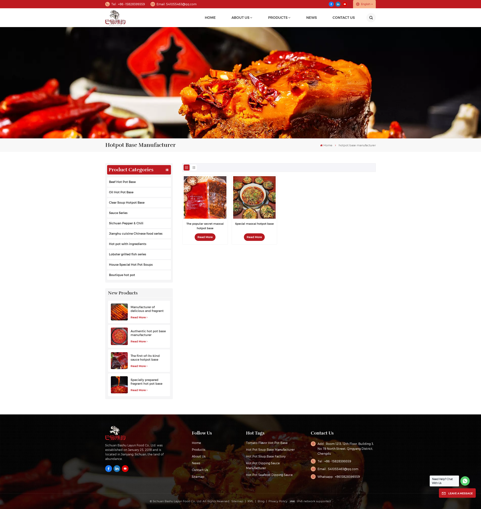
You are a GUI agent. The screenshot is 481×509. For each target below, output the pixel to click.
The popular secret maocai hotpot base (205, 226)
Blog (261, 501)
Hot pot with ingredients (127, 244)
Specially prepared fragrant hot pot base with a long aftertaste (147, 382)
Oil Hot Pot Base (121, 192)
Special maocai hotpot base (254, 223)
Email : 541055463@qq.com (338, 469)
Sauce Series (118, 213)
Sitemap (198, 476)
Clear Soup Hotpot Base (126, 202)
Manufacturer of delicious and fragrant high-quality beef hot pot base (147, 309)
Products (277, 18)
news (311, 18)
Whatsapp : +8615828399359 (339, 476)
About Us (240, 18)
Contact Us (344, 18)
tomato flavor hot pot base (267, 443)
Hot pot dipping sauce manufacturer (263, 465)
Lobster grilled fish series (127, 254)
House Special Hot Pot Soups (131, 264)
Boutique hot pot (122, 275)
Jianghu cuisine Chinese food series (136, 233)
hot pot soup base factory (266, 456)
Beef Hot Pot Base (122, 182)
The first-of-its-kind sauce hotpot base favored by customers (147, 358)
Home (210, 18)
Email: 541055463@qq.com (177, 4)
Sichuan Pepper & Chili (126, 223)
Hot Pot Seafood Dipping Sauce (269, 474)
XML (250, 501)
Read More (138, 317)
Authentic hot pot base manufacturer (148, 333)
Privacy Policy (277, 501)
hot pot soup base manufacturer (270, 449)
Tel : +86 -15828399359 (128, 4)
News (196, 463)
